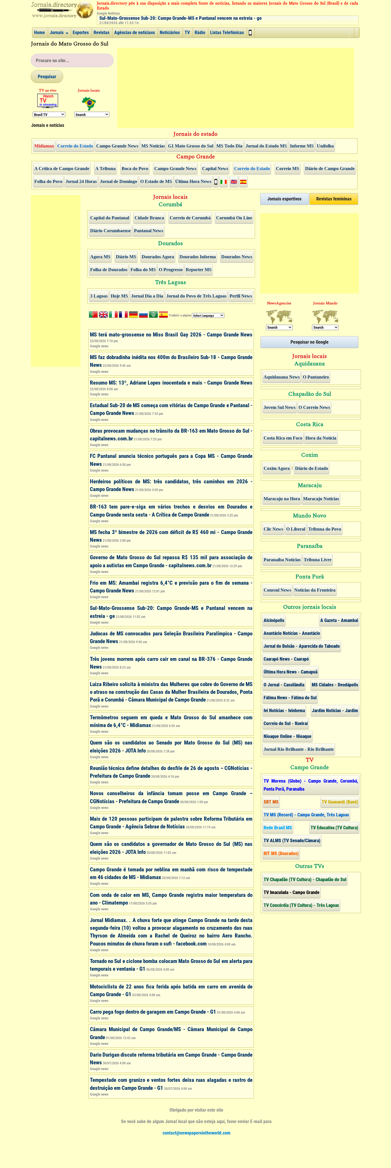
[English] (103, 315)
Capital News (215, 168)
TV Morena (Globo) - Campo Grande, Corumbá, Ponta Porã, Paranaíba (311, 785)
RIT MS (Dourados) (281, 853)
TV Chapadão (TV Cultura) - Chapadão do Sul (305, 879)
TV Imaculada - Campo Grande (291, 892)
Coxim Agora (277, 468)
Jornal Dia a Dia (147, 296)
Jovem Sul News (279, 407)
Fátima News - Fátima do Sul (290, 697)
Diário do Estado (311, 468)
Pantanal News (148, 230)
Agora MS (100, 256)
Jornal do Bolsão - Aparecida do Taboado (302, 646)
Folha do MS (143, 269)
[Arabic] (153, 315)
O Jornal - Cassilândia (284, 685)
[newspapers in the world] (325, 317)
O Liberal (295, 529)
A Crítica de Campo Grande (61, 168)
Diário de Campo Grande (330, 168)
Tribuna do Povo (324, 529)
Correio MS (287, 168)
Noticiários (170, 32)
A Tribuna (105, 168)
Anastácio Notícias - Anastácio (292, 633)
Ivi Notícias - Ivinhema (284, 710)
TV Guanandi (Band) (340, 802)
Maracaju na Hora (282, 498)
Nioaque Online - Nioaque (287, 736)
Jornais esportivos (284, 199)
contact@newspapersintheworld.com (196, 1133)
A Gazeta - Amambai (339, 620)
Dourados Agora (158, 256)
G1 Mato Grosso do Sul (190, 146)
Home (39, 32)
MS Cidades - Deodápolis (335, 685)
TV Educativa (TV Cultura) (334, 827)
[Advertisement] (235, 88)
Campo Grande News (117, 146)
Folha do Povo (48, 181)
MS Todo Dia (229, 146)
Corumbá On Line (234, 217)
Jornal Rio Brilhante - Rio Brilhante (299, 749)
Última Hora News (193, 181)
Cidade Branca (149, 217)
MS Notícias (153, 146)
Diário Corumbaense (110, 230)
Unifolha (325, 146)
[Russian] (143, 315)
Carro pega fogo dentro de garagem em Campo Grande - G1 (153, 1012)
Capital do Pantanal (109, 217)
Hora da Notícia (320, 438)
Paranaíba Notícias (282, 559)
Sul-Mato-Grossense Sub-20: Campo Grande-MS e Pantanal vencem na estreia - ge (180, 18)
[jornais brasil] (89, 104)
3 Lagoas (99, 296)
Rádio (200, 32)
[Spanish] (163, 315)
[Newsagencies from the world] (279, 317)
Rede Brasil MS (278, 827)
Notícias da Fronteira (314, 590)
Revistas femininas (333, 199)
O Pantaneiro (316, 377)
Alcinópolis (274, 620)
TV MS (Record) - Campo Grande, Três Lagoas (306, 815)
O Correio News (314, 407)
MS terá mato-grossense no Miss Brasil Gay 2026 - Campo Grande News (171, 334)
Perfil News (241, 296)
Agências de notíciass (134, 32)
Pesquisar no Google (310, 342)
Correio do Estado (75, 146)
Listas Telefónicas (227, 32)
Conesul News (277, 590)
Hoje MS (119, 296)
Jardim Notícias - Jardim (335, 710)
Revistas (101, 32)
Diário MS (126, 256)
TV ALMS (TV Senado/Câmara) (292, 840)
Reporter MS (199, 269)
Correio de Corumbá (190, 217)
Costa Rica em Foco (283, 438)
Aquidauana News (282, 377)
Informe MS (302, 146)
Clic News (273, 529)
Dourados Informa (197, 256)
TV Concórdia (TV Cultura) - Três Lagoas (301, 905)
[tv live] (48, 101)
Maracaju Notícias (321, 498)
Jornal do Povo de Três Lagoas (196, 296)
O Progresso (171, 269)
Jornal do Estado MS (266, 146)
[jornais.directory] (62, 9)
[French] (123, 315)
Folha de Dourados (108, 269)
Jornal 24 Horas (81, 181)
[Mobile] (251, 32)
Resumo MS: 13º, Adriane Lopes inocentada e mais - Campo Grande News (171, 382)
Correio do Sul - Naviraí (286, 723)
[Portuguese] (93, 315)
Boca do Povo (135, 168)
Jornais (57, 32)
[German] (133, 315)
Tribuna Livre (317, 559)
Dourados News (236, 256)
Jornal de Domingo (118, 181)
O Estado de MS (156, 181)
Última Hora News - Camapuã (290, 672)
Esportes (81, 32)
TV (187, 32)
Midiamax (44, 146)
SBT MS (271, 802)
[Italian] (113, 315)
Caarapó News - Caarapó (286, 659)
